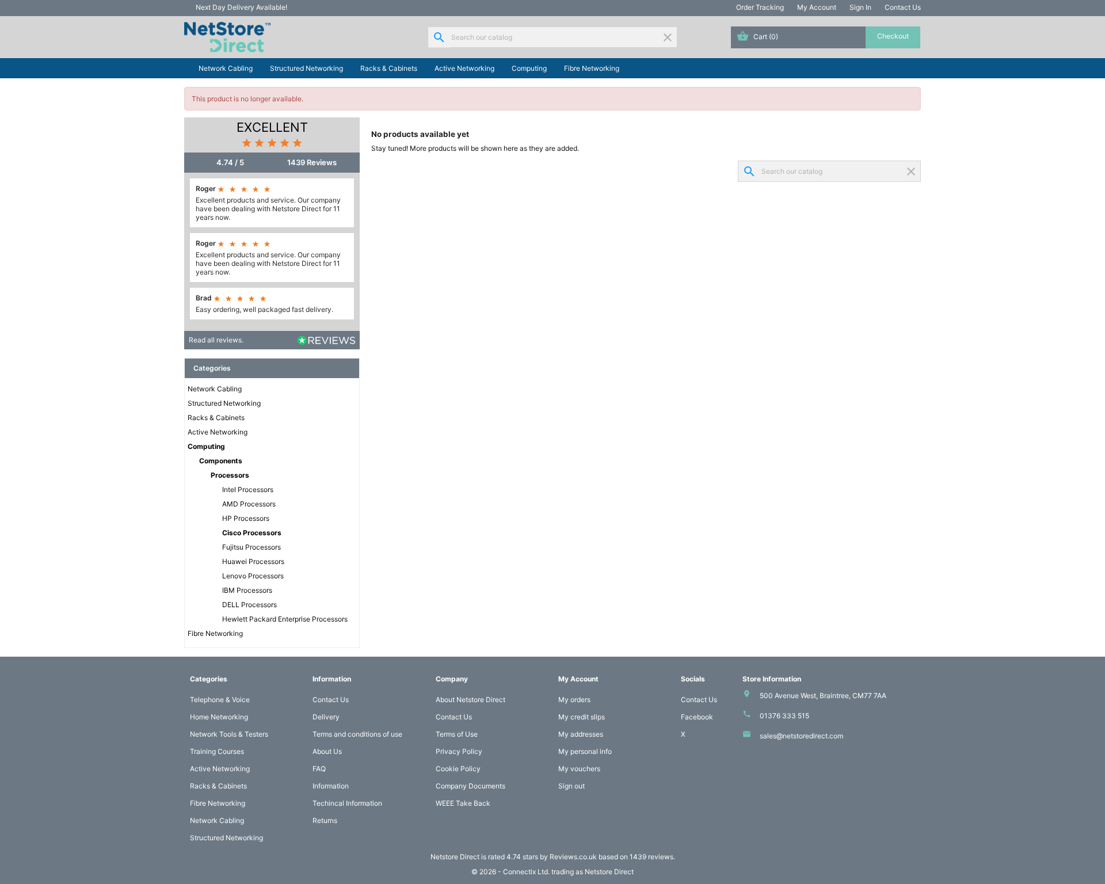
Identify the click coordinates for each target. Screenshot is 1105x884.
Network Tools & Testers (229, 734)
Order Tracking (760, 7)
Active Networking (464, 68)
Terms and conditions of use (357, 734)
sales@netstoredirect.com (801, 735)
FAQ (319, 768)
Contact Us (903, 7)
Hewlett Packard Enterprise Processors (285, 619)
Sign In (860, 7)
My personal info (585, 751)
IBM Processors (247, 590)
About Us (327, 751)
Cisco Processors (251, 532)
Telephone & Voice (220, 699)
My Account (816, 7)
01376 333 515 (784, 715)
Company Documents (470, 786)
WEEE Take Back (463, 803)
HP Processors (245, 518)
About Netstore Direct (470, 699)
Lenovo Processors (253, 575)
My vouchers (579, 768)
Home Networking (219, 716)
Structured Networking (306, 68)
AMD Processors (249, 504)
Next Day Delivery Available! (241, 7)
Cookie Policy (458, 768)
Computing (529, 68)
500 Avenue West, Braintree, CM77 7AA (823, 695)
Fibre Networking (591, 68)
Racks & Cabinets (388, 68)
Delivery (326, 716)
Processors (230, 475)
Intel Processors (247, 489)
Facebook (697, 716)
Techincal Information (347, 803)
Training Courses (217, 751)
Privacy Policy (459, 751)
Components (220, 460)
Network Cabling (226, 68)
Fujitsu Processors (251, 547)
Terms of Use (457, 734)
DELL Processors (249, 604)
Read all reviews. (216, 340)
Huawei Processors (253, 561)
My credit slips (581, 716)
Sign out (571, 786)
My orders (574, 699)
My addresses (580, 734)
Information (331, 786)
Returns (325, 820)
